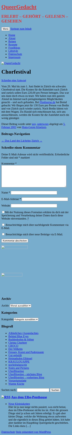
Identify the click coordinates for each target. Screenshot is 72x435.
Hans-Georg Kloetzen (34, 127)
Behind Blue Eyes (18, 336)
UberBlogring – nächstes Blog (25, 374)
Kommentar (9, 163)
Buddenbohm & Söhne (21, 339)
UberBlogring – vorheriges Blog (26, 377)
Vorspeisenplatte (17, 380)
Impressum (14, 57)
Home (11, 35)
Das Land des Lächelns (16, 140)
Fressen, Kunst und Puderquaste (26, 352)
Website (5, 205)
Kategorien (7, 319)
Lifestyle (13, 50)
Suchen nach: (8, 389)
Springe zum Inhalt (20, 28)
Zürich (36, 140)
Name (5, 192)
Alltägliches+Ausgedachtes (23, 333)
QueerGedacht (19, 7)
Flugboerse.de (47, 102)
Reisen (12, 41)
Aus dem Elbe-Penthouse (29, 397)
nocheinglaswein (17, 364)
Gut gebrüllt (15, 355)
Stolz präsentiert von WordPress (33, 431)
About (11, 38)
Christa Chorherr (17, 342)
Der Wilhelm (15, 348)
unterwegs (43, 124)
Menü (5, 29)
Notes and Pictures (18, 367)
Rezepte (12, 44)
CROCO (13, 345)
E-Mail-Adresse (11, 199)
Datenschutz (15, 54)
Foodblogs (14, 47)
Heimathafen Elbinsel (20, 358)
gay (34, 124)
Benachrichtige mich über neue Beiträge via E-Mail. (34, 234)
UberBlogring (16, 371)
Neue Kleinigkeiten (19, 403)
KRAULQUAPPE (19, 361)
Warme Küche (16, 383)
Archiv (5, 305)
